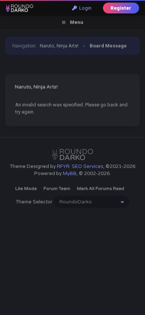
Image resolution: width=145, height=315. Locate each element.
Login (84, 8)
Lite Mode (26, 188)
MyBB (70, 174)
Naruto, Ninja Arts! (59, 46)
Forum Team (57, 188)
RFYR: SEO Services (80, 166)
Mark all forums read (100, 188)
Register (120, 8)
